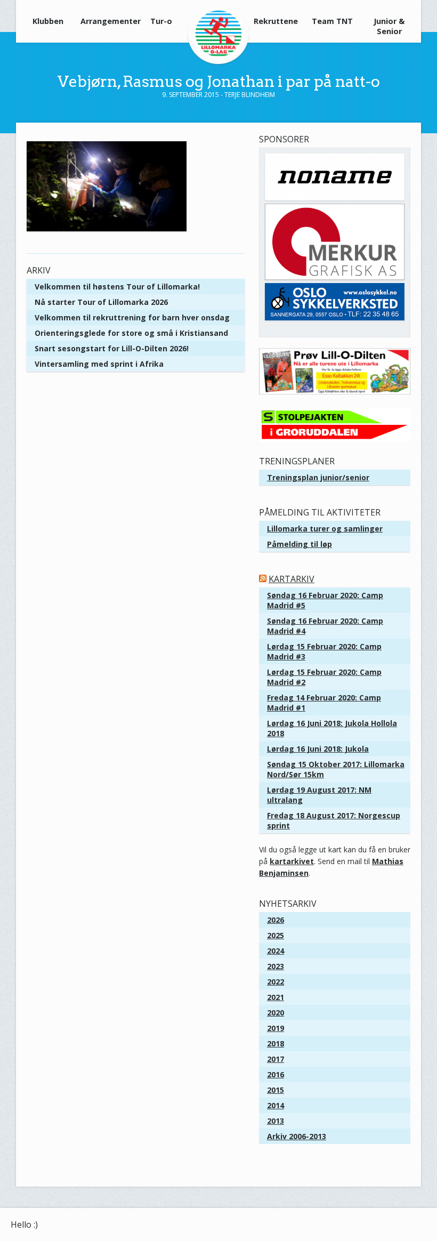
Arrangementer (105, 21)
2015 (275, 1090)
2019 (275, 1028)
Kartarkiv (291, 579)
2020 (275, 1013)
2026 (275, 920)
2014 (275, 1105)
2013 (275, 1121)
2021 (275, 997)
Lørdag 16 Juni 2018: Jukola (318, 749)
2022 (275, 982)
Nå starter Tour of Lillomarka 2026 (101, 302)
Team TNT (332, 21)
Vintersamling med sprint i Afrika (99, 364)
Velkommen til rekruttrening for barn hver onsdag (132, 317)
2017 (275, 1059)
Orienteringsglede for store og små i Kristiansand (131, 333)
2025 (275, 935)
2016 (275, 1074)
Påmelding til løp (299, 544)
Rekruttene (276, 21)
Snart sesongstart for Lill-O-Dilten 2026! (112, 348)
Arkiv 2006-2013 (296, 1136)
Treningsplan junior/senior (318, 477)
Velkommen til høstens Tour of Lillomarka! (117, 286)
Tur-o (161, 21)
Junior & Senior (389, 26)
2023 (275, 966)
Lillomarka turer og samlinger (325, 528)
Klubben (48, 21)
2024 (275, 951)
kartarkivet (292, 861)
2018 (275, 1043)
